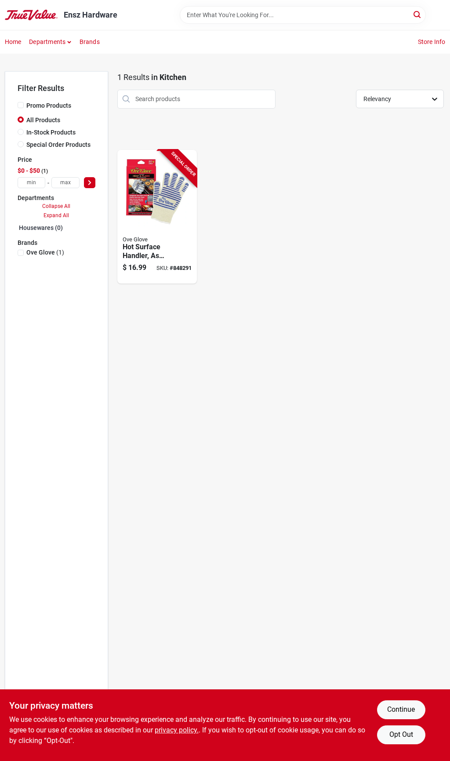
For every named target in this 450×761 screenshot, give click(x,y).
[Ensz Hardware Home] (31, 15)
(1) (45, 252)
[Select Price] (89, 182)
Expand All (56, 215)
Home (13, 41)
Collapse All (56, 206)
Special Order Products (58, 144)
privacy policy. (177, 730)
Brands (90, 41)
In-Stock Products (51, 132)
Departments (47, 41)
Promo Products (48, 105)
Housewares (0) (41, 227)
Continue (401, 709)
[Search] (417, 14)
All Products (43, 120)
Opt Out (401, 734)
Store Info (432, 41)
